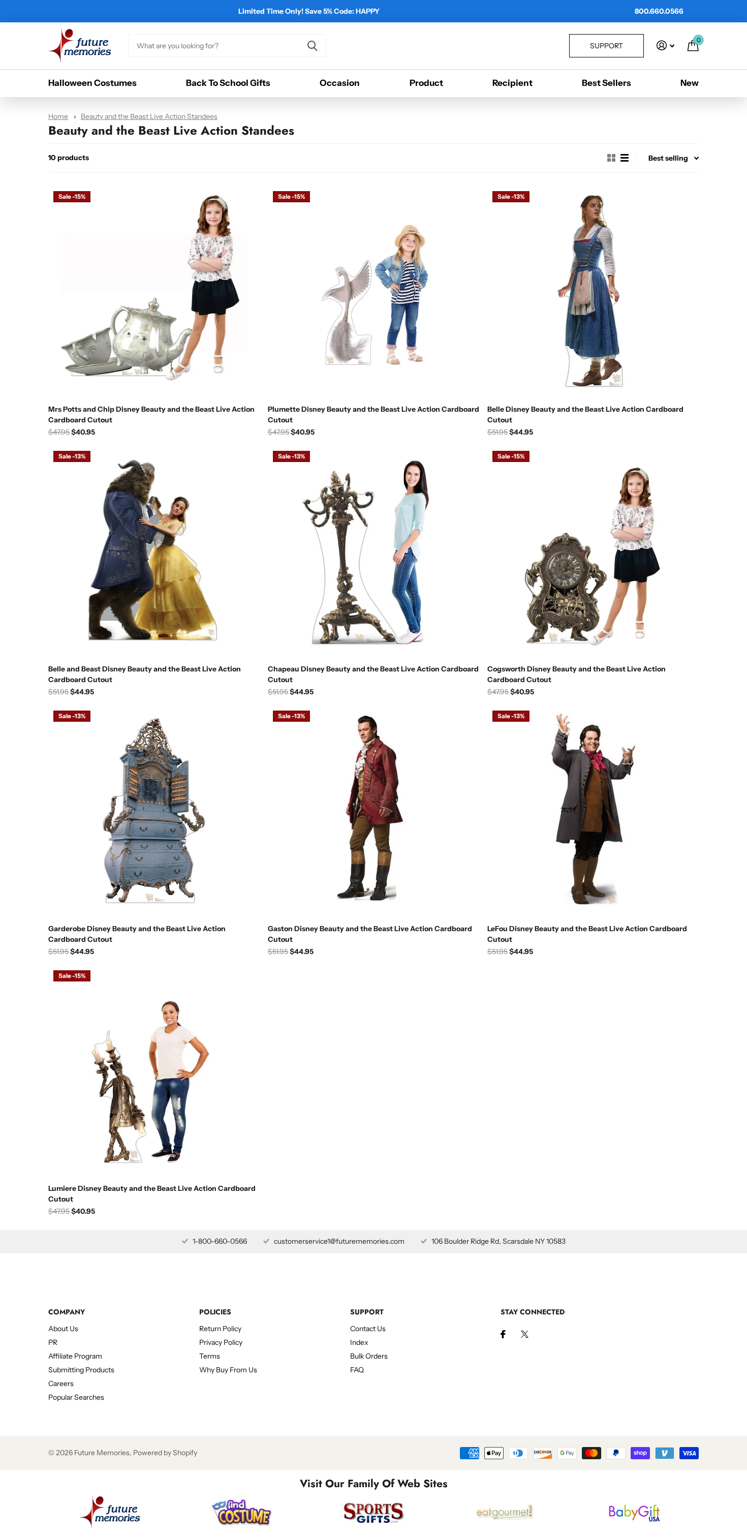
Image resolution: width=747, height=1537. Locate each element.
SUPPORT (367, 1312)
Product (426, 83)
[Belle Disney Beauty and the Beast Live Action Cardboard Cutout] (593, 291)
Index (359, 1342)
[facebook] (503, 1334)
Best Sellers (606, 83)
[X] (524, 1334)
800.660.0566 (659, 11)
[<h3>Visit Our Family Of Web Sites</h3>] (110, 1512)
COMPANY (66, 1312)
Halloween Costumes (92, 83)
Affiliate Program (75, 1356)
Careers (61, 1383)
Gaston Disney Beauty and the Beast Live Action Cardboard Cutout (370, 934)
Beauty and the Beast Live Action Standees (149, 116)
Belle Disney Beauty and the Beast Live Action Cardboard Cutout (585, 414)
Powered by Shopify (165, 1452)
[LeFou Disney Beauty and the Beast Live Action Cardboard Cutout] (593, 811)
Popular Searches (76, 1397)
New (689, 83)
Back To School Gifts (228, 83)
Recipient (512, 83)
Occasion (340, 83)
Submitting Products (81, 1369)
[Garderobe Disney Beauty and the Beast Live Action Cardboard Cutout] (154, 811)
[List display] (624, 158)
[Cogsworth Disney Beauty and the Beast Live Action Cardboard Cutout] (593, 551)
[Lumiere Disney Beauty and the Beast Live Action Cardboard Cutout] (154, 1071)
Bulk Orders (369, 1356)
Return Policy (220, 1328)
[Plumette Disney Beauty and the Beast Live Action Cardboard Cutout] (373, 291)
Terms (209, 1356)
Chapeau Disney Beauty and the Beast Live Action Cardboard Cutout (373, 674)
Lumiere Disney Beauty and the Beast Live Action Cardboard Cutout (152, 1194)
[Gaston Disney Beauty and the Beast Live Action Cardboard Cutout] (373, 811)
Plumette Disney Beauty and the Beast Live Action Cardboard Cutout (373, 414)
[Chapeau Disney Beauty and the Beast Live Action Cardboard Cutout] (373, 551)
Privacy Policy (220, 1342)
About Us (63, 1328)
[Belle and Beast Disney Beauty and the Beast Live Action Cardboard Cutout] (154, 551)
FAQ (357, 1369)
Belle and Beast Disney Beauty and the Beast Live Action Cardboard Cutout (144, 674)
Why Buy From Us (228, 1369)
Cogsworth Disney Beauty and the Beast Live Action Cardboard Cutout (576, 674)
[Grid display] (611, 158)
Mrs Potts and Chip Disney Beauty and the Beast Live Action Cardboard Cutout (151, 414)
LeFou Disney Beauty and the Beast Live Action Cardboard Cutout (587, 934)
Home (58, 116)
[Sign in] (665, 45)
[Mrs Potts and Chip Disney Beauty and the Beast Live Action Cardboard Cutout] (154, 291)
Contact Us (368, 1328)
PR (52, 1342)
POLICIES (215, 1312)
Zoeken (312, 45)
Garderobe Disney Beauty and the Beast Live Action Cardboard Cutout (137, 934)
